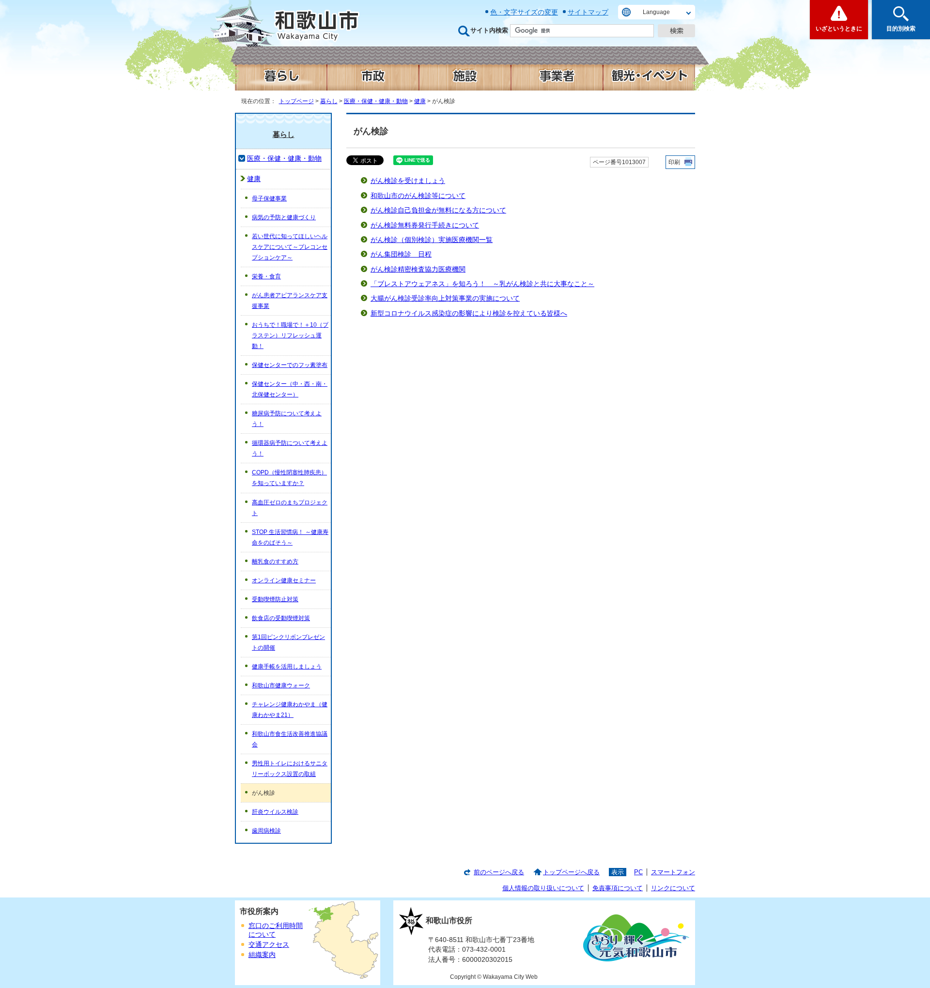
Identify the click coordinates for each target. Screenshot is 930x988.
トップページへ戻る (571, 872)
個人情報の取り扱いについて (543, 888)
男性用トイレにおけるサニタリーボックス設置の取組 (289, 768)
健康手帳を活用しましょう (287, 666)
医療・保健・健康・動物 (376, 101)
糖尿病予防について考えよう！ (287, 418)
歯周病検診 (266, 830)
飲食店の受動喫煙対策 (281, 618)
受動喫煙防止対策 (275, 599)
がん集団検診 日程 (401, 254)
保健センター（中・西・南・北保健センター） (289, 389)
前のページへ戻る (499, 872)
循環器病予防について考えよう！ (289, 448)
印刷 (674, 162)
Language (656, 12)
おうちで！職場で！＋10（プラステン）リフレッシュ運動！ (290, 335)
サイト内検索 (489, 30)
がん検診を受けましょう (408, 180)
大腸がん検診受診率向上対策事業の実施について (445, 298)
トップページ (296, 101)
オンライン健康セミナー (284, 580)
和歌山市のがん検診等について (418, 195)
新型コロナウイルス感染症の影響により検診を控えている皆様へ (469, 313)
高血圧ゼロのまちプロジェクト (289, 508)
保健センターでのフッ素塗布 (289, 365)
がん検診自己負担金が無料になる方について (438, 210)
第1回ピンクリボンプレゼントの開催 (288, 642)
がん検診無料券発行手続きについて (425, 225)
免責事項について (617, 888)
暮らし (329, 101)
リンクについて (673, 888)
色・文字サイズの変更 (524, 12)
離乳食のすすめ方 (275, 561)
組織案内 (262, 954)
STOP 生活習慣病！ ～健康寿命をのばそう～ (290, 537)
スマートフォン (673, 872)
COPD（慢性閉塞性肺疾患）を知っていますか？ (289, 477)
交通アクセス (268, 944)
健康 (420, 101)
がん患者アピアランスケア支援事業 (289, 300)
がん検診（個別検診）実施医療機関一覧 (432, 239)
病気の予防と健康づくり (284, 217)
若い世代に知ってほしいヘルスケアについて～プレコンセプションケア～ (289, 247)
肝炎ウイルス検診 (275, 811)
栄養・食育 (266, 276)
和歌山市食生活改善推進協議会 (289, 739)
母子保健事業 (269, 198)
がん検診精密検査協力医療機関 (418, 269)
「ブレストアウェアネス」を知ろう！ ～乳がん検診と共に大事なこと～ (482, 284)
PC (638, 872)
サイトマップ (588, 12)
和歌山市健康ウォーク (281, 685)
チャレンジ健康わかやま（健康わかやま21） (289, 709)
